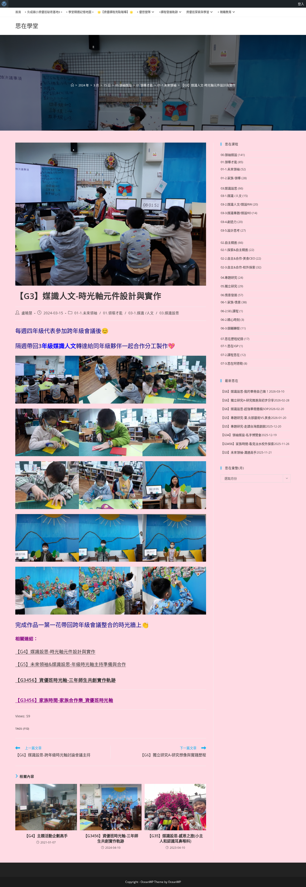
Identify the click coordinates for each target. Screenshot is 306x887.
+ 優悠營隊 (144, 12)
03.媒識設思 (169, 313)
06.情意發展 (229, 295)
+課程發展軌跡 (168, 12)
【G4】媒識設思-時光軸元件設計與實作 (55, 651)
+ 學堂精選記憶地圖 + (80, 12)
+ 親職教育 (224, 12)
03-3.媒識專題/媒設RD (236, 213)
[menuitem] (4, 4)
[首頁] (72, 85)
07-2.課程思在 (230, 355)
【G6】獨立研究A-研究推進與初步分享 (247, 400)
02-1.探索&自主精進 (234, 250)
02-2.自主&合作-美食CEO (238, 258)
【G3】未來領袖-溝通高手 (239, 452)
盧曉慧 (27, 313)
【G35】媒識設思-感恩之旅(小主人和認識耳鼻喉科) (175, 838)
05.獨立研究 (229, 286)
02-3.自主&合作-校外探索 (238, 267)
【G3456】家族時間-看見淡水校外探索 (247, 444)
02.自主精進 (229, 242)
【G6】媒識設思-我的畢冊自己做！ (245, 391)
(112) (26, 728)
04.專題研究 (229, 277)
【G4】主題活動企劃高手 (46, 835)
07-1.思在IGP (230, 346)
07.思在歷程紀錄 (232, 339)
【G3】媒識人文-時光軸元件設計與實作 (208, 85)
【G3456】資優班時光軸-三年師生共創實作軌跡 (65, 680)
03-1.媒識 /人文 (141, 313)
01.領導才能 (113, 313)
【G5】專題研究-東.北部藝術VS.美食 (246, 418)
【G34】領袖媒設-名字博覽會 (241, 435)
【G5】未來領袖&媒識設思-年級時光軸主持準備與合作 (70, 664)
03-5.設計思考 (230, 230)
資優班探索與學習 (197, 12)
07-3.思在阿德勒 (232, 363)
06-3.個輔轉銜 (230, 328)
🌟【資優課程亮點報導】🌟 (115, 12)
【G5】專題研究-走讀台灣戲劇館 (243, 426)
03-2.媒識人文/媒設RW (236, 204)
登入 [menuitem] (301, 4)
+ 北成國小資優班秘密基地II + (43, 12)
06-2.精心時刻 (230, 319)
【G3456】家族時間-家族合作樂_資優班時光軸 (64, 700)
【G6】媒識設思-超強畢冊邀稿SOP (245, 409)
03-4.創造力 (229, 222)
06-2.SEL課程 (230, 311)
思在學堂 (26, 26)
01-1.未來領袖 (85, 313)
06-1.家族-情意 (231, 302)
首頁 (18, 12)
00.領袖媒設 (229, 155)
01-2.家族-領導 (231, 178)
